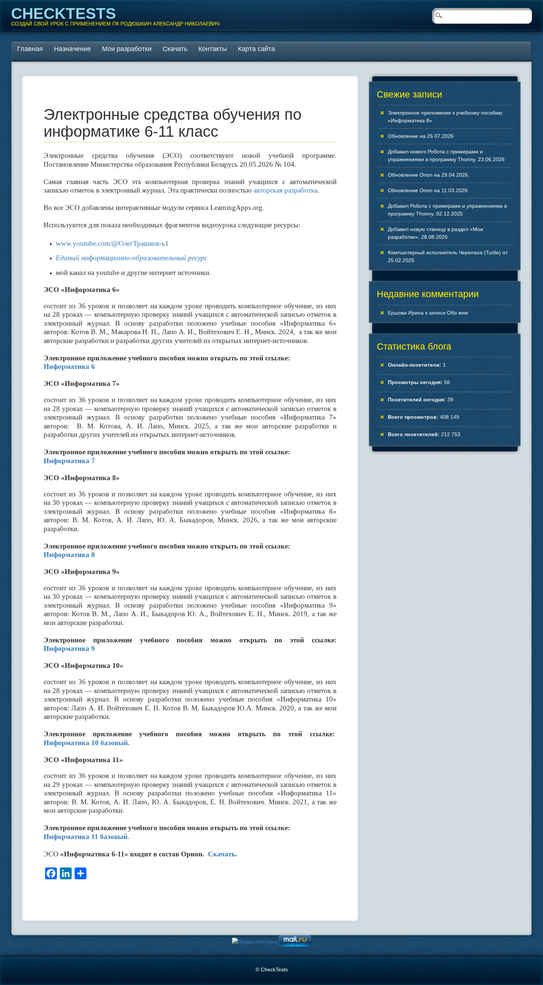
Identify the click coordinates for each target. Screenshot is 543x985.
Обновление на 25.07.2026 (421, 136)
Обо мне (457, 313)
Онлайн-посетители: (415, 365)
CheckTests (63, 13)
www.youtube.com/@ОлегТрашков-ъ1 (112, 243)
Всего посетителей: (414, 434)
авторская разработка (285, 190)
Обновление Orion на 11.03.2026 (428, 190)
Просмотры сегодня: (416, 382)
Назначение (72, 48)
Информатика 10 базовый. (87, 743)
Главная (30, 48)
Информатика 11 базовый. (86, 836)
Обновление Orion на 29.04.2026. (428, 175)
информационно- (131, 258)
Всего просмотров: (414, 417)
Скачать (175, 48)
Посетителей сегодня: (417, 400)
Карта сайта (256, 48)
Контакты (212, 48)
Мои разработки (126, 48)
